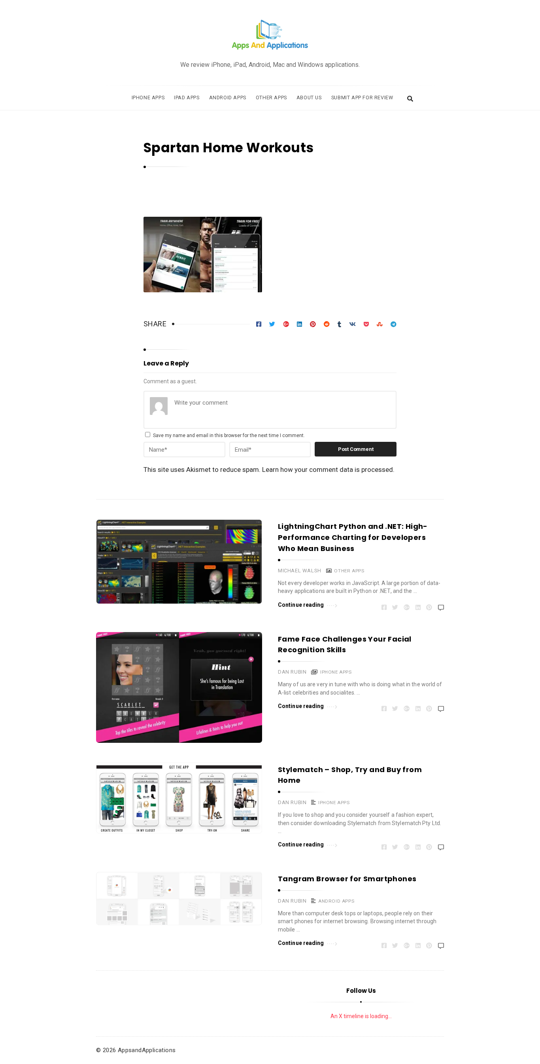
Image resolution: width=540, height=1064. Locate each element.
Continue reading (301, 605)
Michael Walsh (299, 571)
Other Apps (271, 97)
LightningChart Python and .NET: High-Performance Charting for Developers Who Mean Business (353, 537)
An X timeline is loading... (361, 1016)
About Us (309, 97)
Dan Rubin (292, 672)
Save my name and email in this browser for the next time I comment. (229, 435)
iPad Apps (186, 97)
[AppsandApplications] (270, 35)
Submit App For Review (362, 97)
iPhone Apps (148, 97)
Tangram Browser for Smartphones (347, 879)
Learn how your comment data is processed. (328, 469)
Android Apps (227, 97)
